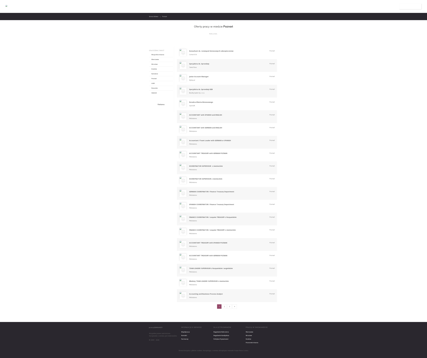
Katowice (154, 74)
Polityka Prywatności (221, 339)
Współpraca (185, 332)
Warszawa (155, 59)
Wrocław (154, 64)
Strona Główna (153, 16)
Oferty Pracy (358, 6)
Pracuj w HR (231, 317)
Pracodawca (375, 6)
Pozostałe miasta (252, 343)
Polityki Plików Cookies (241, 351)
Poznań (154, 78)
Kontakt (184, 335)
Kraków (154, 69)
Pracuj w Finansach (216, 317)
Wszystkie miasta (157, 55)
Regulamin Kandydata (221, 335)
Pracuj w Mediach (246, 317)
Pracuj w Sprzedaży (198, 317)
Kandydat (390, 6)
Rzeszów (154, 88)
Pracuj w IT (182, 317)
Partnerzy (184, 339)
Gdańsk (154, 93)
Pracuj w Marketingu (265, 317)
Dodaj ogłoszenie (410, 6)
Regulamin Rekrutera (221, 332)
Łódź (153, 83)
